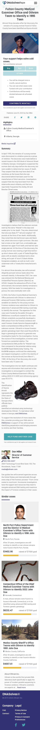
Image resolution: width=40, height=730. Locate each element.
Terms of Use (20, 713)
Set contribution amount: (12, 64)
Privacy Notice (21, 710)
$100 (31, 68)
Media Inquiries (8, 144)
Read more (21, 687)
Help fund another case (20, 437)
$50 (19, 68)
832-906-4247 (9, 461)
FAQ (4, 710)
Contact (5, 713)
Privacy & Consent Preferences (22, 718)
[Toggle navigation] (35, 3)
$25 (8, 68)
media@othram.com (9, 469)
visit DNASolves (21, 413)
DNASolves (6, 423)
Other (20, 73)
